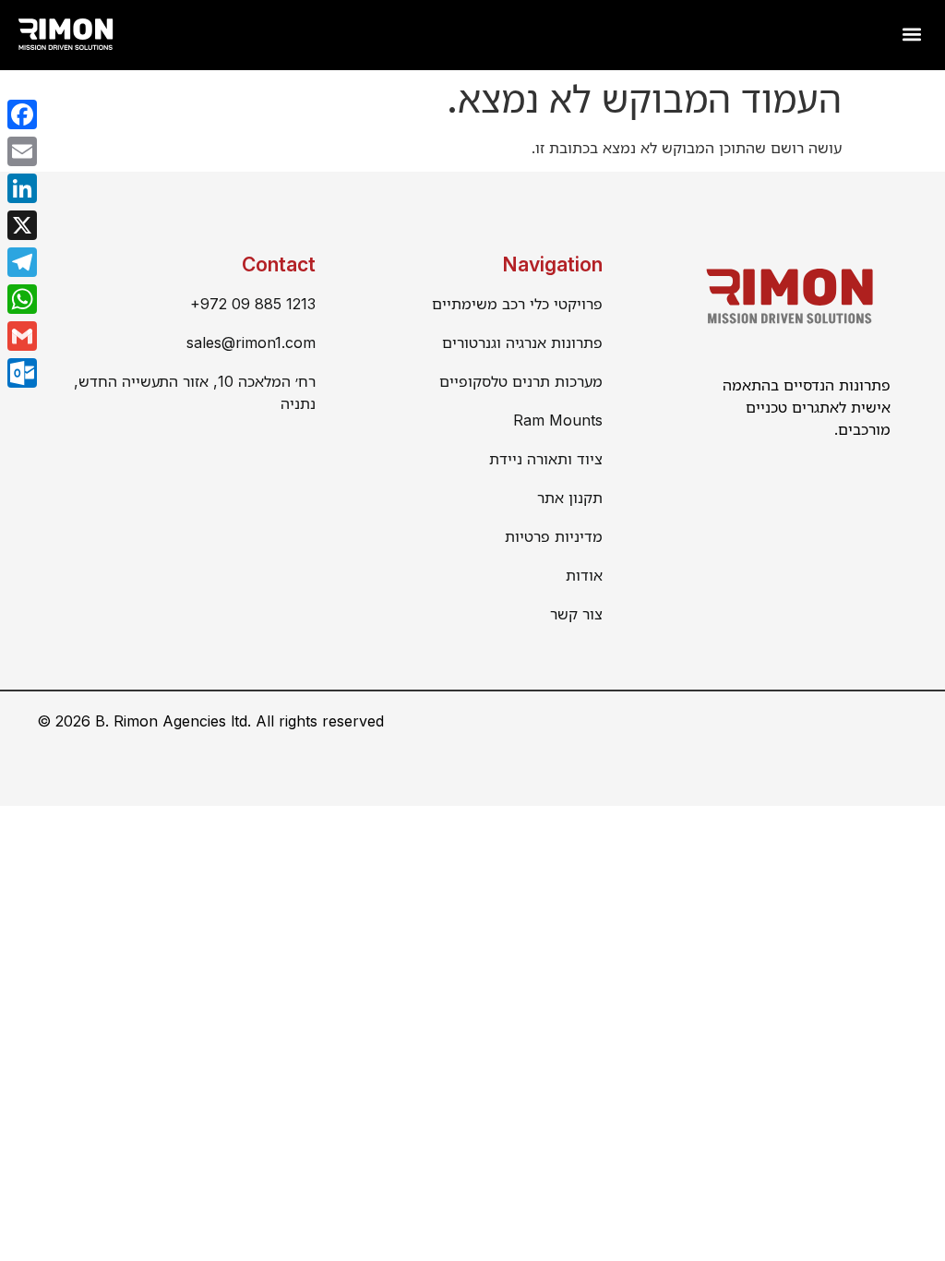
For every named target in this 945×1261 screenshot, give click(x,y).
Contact (279, 264)
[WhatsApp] (22, 299)
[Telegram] (22, 262)
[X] (22, 225)
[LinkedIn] (22, 188)
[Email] (22, 151)
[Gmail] (22, 336)
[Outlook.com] (22, 372)
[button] (911, 33)
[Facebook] (22, 114)
